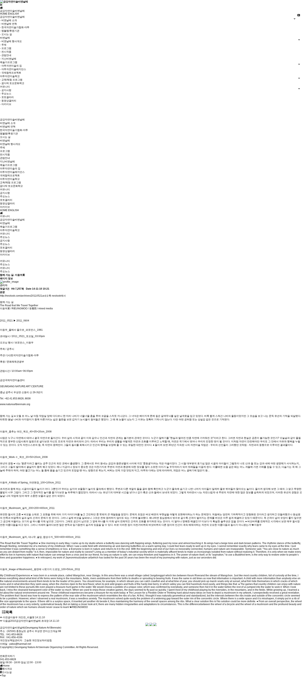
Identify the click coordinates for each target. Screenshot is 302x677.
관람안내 (5, 158)
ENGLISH (13, 13)
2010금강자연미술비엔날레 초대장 (29, 620)
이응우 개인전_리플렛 (22, 617)
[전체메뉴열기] (1, 4)
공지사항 (5, 193)
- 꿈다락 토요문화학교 (12, 83)
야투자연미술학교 (10, 179)
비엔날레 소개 (7, 123)
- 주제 (3, 44)
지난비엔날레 (7, 161)
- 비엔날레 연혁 (8, 23)
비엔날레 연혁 (7, 126)
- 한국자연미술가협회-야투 (14, 27)
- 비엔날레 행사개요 (11, 41)
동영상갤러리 (7, 203)
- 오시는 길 (6, 34)
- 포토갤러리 (7, 97)
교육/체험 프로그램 (10, 182)
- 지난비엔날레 (8, 58)
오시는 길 (5, 137)
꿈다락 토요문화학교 (11, 186)
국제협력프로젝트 (10, 175)
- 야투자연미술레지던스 (13, 69)
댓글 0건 (4, 288)
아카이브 (5, 207)
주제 (2, 147)
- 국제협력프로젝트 (10, 72)
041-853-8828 (8, 659)
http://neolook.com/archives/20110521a (22, 295)
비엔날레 (5, 140)
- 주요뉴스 (5, 93)
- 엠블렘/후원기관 (9, 30)
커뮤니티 (5, 189)
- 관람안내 (5, 55)
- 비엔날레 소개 (8, 20)
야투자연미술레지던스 (12, 172)
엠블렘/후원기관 (9, 133)
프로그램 (5, 151)
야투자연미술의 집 (10, 168)
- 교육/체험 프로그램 (11, 79)
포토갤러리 (6, 200)
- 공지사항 (5, 90)
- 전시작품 (5, 51)
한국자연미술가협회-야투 (14, 130)
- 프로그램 (5, 48)
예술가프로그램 (8, 165)
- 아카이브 (5, 104)
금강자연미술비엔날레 (12, 119)
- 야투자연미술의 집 (11, 65)
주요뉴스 (5, 196)
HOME (3, 13)
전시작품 (5, 154)
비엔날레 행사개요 (10, 144)
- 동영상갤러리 (8, 100)
